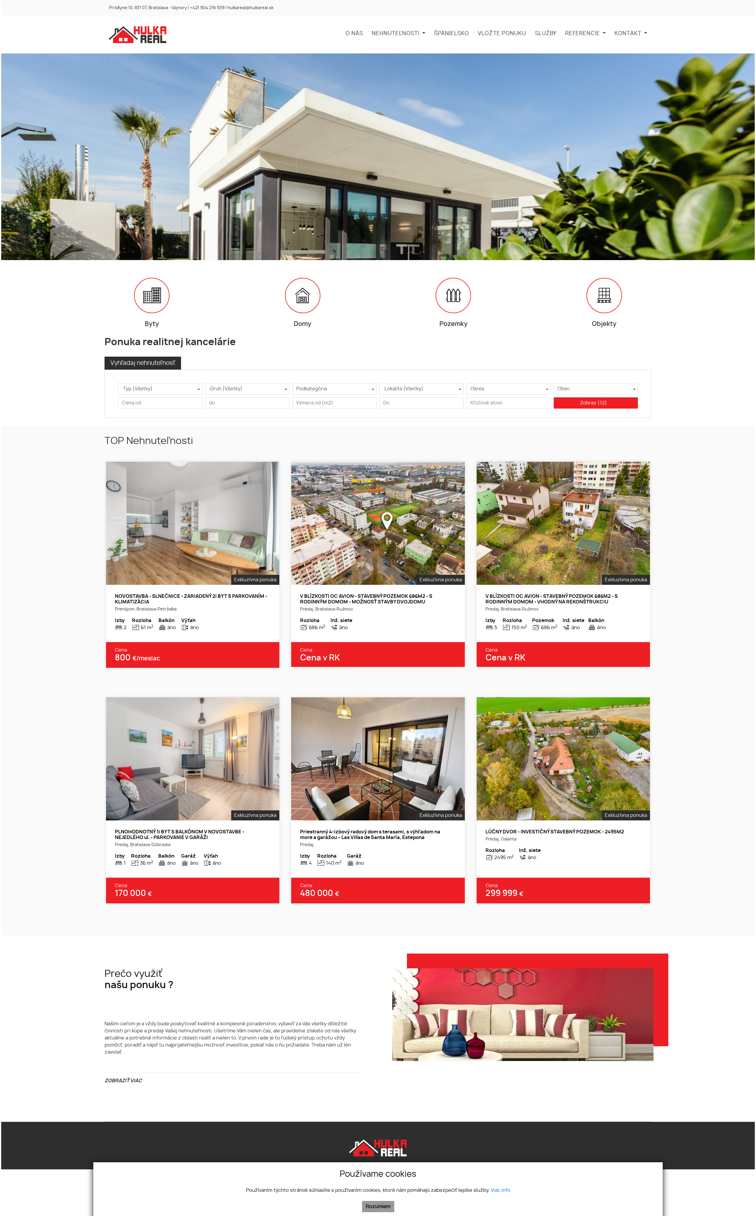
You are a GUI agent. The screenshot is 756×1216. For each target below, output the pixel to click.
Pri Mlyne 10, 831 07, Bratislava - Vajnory (148, 8)
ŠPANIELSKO (451, 33)
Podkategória (311, 388)
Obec (564, 388)
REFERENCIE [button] (583, 33)
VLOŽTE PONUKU (502, 33)
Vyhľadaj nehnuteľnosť (142, 363)
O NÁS (354, 33)
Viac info (500, 1190)
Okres (477, 388)
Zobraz (593, 403)
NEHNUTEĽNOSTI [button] (396, 33)
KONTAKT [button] (629, 33)
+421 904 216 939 (207, 8)
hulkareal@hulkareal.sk (250, 8)
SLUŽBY (545, 33)
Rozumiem (378, 1206)
